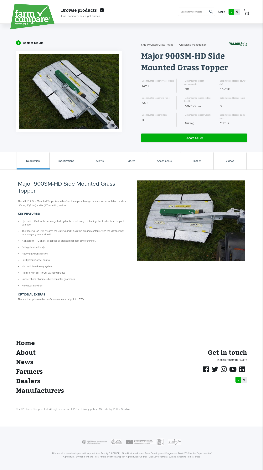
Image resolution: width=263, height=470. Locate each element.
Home (25, 343)
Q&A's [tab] (131, 161)
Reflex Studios (121, 409)
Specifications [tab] (66, 161)
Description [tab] (33, 161)
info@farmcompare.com (232, 359)
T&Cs (76, 409)
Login (221, 12)
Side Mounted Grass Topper (157, 44)
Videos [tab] (230, 161)
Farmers (29, 371)
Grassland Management (193, 44)
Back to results (33, 43)
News (24, 362)
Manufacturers (40, 391)
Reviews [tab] (99, 161)
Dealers (28, 381)
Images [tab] (197, 161)
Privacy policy (89, 409)
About (26, 352)
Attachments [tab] (164, 161)
